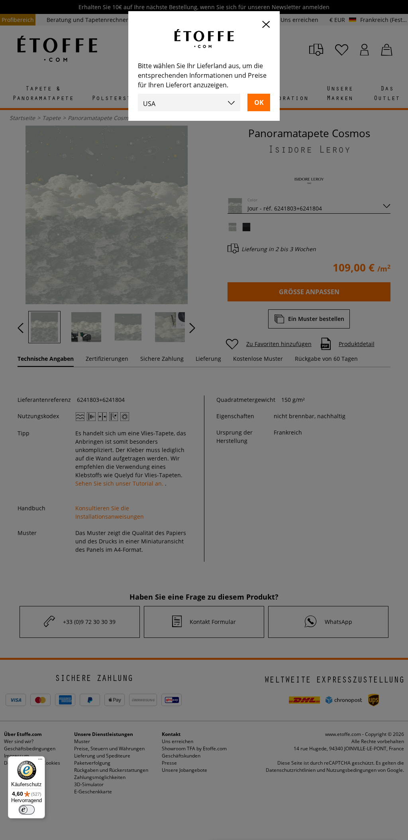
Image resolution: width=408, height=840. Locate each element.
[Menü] (40, 761)
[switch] (27, 809)
